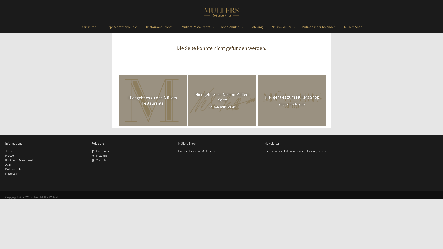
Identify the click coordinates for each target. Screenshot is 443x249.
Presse (9, 155)
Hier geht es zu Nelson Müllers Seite (222, 97)
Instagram (102, 155)
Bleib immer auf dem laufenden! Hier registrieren (296, 151)
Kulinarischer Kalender (318, 27)
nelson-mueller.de (222, 107)
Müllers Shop (353, 27)
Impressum (12, 173)
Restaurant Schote (159, 27)
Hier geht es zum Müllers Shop (292, 97)
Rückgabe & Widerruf (19, 160)
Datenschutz (13, 169)
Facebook (102, 151)
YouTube (101, 160)
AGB (8, 164)
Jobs (8, 151)
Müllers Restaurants (196, 27)
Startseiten (88, 27)
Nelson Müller (281, 27)
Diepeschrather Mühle (121, 27)
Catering (256, 27)
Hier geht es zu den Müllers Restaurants (152, 100)
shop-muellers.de (292, 104)
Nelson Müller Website (45, 197)
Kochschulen (230, 27)
